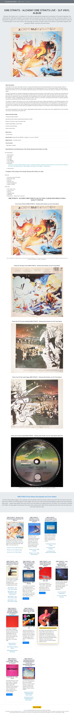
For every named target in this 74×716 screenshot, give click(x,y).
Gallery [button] (23, 1)
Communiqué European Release (51, 544)
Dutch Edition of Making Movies (12, 647)
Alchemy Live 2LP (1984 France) (14, 547)
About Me (25, 710)
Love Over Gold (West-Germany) (62, 596)
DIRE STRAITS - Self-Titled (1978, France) (12, 597)
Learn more (25, 598)
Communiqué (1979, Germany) (50, 548)
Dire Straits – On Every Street (48, 628)
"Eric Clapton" (40, 166)
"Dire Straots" (34, 166)
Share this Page (37, 707)
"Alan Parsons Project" (18, 166)
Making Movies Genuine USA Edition (12, 651)
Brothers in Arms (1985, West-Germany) (34, 553)
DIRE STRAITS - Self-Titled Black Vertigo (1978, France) (12, 593)
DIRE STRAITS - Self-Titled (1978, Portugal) (12, 600)
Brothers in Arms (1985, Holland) (34, 550)
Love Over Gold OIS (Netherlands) (61, 592)
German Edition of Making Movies (12, 644)
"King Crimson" (47, 166)
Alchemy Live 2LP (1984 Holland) (14, 552)
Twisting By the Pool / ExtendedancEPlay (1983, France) (29, 694)
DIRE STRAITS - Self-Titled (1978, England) (12, 588)
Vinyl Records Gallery (11, 1)
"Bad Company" (26, 166)
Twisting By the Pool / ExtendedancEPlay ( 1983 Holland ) (29, 699)
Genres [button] (28, 1)
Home (19, 1)
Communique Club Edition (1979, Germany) (50, 551)
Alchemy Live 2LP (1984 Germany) (14, 549)
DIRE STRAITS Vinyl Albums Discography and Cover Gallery (37, 497)
